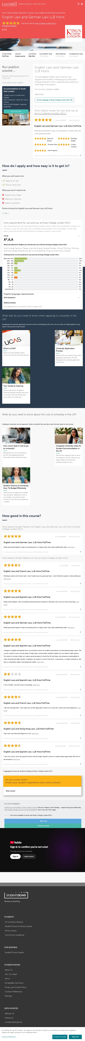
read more (39, 94)
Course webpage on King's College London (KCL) (53, 100)
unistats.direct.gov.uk (13, 1022)
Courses (31, 13)
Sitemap (8, 996)
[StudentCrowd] (9, 4)
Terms (7, 979)
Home (4, 13)
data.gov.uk (9, 1013)
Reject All (75, 1037)
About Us (8, 970)
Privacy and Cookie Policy (15, 987)
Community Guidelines (14, 935)
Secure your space (16, 111)
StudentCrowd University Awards (18, 926)
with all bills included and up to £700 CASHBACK (20, 810)
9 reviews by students (9, 26)
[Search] (79, 4)
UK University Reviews (14, 922)
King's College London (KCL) (17, 13)
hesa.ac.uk (9, 1018)
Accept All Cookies (59, 1037)
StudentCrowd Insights (14, 952)
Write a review (10, 791)
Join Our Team (11, 974)
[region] (42, 1034)
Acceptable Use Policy (14, 983)
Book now (43, 821)
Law (36, 13)
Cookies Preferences (13, 992)
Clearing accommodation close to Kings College (20, 807)
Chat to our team (43, 826)
